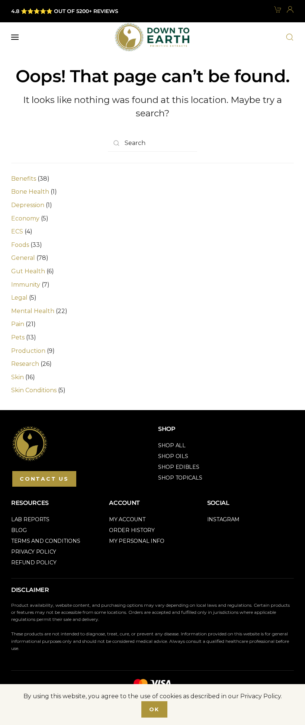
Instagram (223, 519)
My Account (127, 519)
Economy (25, 218)
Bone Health (30, 191)
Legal (19, 297)
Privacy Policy (33, 551)
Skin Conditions (34, 390)
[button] (15, 37)
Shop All (172, 445)
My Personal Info (136, 541)
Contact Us (44, 479)
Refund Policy (33, 562)
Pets (18, 337)
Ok (154, 709)
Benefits (23, 178)
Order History (131, 530)
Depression (27, 205)
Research (25, 363)
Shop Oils (173, 456)
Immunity (25, 284)
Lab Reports (30, 519)
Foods (20, 244)
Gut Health (28, 271)
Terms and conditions (45, 541)
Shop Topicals (180, 477)
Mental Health (32, 311)
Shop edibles (178, 467)
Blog (19, 530)
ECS (17, 231)
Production (28, 350)
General (23, 257)
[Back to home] (152, 37)
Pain (17, 324)
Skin (17, 377)
